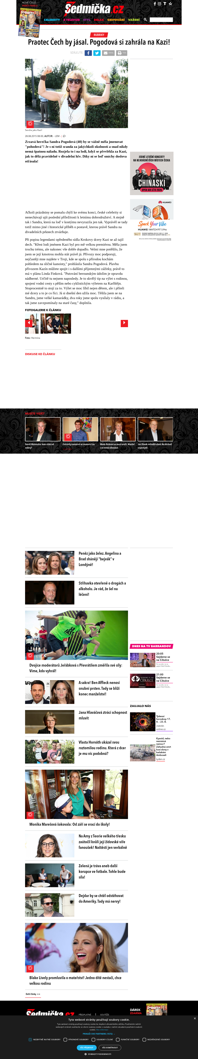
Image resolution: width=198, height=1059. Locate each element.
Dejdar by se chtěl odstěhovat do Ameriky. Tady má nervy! (101, 899)
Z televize (71, 20)
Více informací (102, 1029)
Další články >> (33, 994)
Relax (99, 20)
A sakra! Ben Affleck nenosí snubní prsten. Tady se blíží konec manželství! (99, 688)
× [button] (195, 1018)
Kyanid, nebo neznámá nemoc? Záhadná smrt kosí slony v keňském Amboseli (163, 747)
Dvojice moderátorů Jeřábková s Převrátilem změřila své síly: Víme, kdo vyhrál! (75, 668)
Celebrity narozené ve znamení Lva (79, 444)
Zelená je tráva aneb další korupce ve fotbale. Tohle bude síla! (102, 872)
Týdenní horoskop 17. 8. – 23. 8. (163, 719)
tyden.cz (160, 759)
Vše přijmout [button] (86, 1047)
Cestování (116, 20)
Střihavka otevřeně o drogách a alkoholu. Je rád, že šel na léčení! (102, 589)
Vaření (134, 20)
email (111, 53)
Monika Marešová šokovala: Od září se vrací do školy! (69, 825)
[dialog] (99, 1037)
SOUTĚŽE (104, 1015)
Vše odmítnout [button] (110, 1047)
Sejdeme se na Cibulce (163, 657)
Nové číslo (29, 4)
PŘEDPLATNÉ (85, 1015)
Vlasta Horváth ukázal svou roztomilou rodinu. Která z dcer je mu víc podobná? (102, 748)
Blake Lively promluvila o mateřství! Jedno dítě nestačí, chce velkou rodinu (75, 981)
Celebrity (52, 20)
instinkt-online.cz (161, 727)
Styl (86, 20)
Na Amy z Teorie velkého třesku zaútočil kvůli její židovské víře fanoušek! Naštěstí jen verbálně (103, 842)
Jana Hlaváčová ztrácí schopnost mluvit (103, 715)
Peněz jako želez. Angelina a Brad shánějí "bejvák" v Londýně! (100, 559)
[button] (99, 1033)
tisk (124, 53)
